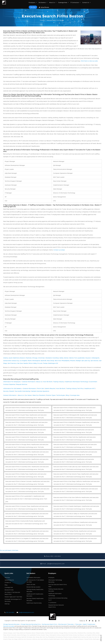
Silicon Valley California (67, 639)
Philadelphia (66, 360)
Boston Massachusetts (38, 633)
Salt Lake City (85, 360)
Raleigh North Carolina (79, 637)
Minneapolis (36, 360)
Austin (11, 358)
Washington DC (53, 363)
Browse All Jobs (9, 590)
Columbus (55, 358)
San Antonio (95, 360)
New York (58, 360)
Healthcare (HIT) (89, 388)
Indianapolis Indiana (55, 635)
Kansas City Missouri (78, 635)
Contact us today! (59, 250)
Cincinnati (41, 358)
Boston (22, 358)
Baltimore (16, 358)
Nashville (43, 360)
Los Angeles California (91, 635)
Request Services (21, 384)
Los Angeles (23, 360)
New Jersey (50, 360)
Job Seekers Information (33, 577)
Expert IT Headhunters (89, 624)
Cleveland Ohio (81, 633)
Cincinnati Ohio (72, 633)
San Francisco (12, 363)
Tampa (45, 363)
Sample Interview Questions (40, 391)
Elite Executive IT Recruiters (66, 624)
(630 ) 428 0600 (55, 556)
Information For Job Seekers (12, 388)
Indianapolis (95, 358)
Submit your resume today (34, 603)
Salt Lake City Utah (91, 637)
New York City (43, 637)
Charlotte (29, 358)
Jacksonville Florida (66, 635)
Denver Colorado (11, 635)
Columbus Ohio (91, 633)
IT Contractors (74, 2)
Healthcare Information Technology (76, 381)
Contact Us (85, 2)
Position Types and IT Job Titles (13, 596)
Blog (67, 395)
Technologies (60, 395)
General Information (28, 381)
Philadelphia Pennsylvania (55, 637)
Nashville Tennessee (26, 637)
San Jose (20, 363)
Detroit (71, 358)
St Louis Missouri (79, 639)
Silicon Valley (32, 363)
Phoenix (72, 360)
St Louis (39, 363)
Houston (88, 358)
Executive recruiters (8, 626)
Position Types (50, 395)
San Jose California (43, 639)
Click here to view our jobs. (89, 61)
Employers (32, 2)
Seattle (25, 363)
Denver (66, 358)
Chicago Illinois (63, 633)
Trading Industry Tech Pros (75, 388)
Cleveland (48, 358)
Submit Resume (50, 388)
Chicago (34, 358)
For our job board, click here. (9, 550)
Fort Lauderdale (79, 358)
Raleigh (78, 360)
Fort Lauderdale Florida (33, 635)
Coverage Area (62, 2)
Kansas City (15, 360)
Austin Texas (16, 633)
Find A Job (40, 388)
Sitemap (7, 603)
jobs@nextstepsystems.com (55, 563)
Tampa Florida (88, 639)
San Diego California (17, 639)
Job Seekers (42, 2)
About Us (52, 2)
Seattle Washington (54, 639)
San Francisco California (30, 639)
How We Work (47, 381)
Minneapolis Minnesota (14, 637)
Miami (30, 360)
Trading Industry (58, 381)
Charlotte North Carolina (51, 633)
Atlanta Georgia (7, 633)
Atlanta (5, 358)
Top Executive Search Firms (49, 624)
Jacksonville (7, 360)
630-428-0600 (10, 612)
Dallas (61, 358)
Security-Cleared (8, 391)
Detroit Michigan (21, 635)
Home (43, 20)
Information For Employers (12, 381)
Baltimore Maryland (25, 633)
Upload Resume (44, 7)
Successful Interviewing (22, 391)
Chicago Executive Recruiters (11, 624)
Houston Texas (45, 635)
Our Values (28, 395)
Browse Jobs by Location (33, 587)
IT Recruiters (78, 624)
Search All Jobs (31, 584)
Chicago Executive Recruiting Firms (31, 624)
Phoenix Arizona (67, 637)
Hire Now (33, 7)
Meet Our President (39, 395)
